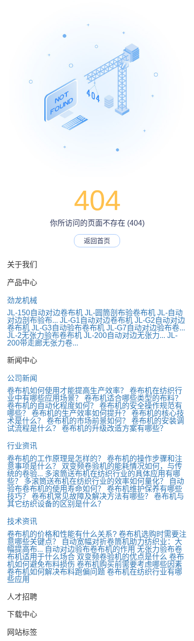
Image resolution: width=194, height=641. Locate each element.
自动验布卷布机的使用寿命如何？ (95, 485)
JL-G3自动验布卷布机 (68, 328)
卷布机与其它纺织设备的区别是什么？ (95, 500)
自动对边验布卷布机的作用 (90, 549)
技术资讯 (22, 521)
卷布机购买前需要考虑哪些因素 (129, 564)
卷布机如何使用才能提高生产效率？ (67, 391)
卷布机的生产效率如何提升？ (80, 413)
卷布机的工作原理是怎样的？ (56, 459)
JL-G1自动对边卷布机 (96, 320)
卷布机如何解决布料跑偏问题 (56, 572)
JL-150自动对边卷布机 (45, 313)
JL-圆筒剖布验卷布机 (120, 313)
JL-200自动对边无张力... (124, 335)
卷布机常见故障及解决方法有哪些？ (92, 496)
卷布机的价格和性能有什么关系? (62, 534)
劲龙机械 (22, 300)
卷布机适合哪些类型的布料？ (133, 398)
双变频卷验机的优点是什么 (122, 557)
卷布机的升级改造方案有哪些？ (114, 428)
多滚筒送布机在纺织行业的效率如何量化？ (95, 481)
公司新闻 (22, 378)
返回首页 (97, 241)
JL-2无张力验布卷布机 (44, 335)
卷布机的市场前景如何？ (88, 421)
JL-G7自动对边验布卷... (145, 328)
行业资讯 (22, 446)
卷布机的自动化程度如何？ (52, 406)
